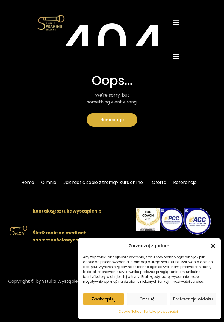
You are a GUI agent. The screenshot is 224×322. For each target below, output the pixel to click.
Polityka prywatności (161, 311)
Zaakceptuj (104, 299)
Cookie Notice (130, 311)
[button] (213, 246)
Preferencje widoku (193, 299)
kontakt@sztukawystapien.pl (68, 211)
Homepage (112, 120)
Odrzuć (147, 299)
